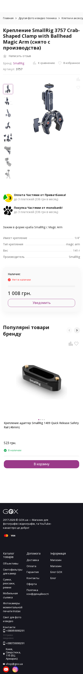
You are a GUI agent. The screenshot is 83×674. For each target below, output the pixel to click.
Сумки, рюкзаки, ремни (9, 583)
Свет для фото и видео (12, 619)
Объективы (10, 563)
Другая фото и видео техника (38, 18)
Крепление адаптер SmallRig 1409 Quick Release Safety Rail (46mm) (41, 425)
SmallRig (18, 63)
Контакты (33, 578)
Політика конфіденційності (38, 592)
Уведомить (42, 302)
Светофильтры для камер (12, 571)
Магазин (55, 560)
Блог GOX (56, 572)
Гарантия (33, 572)
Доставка (33, 560)
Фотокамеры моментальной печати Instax (12, 607)
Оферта (32, 584)
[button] (69, 330)
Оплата (31, 566)
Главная (8, 18)
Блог (53, 578)
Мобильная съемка (10, 595)
